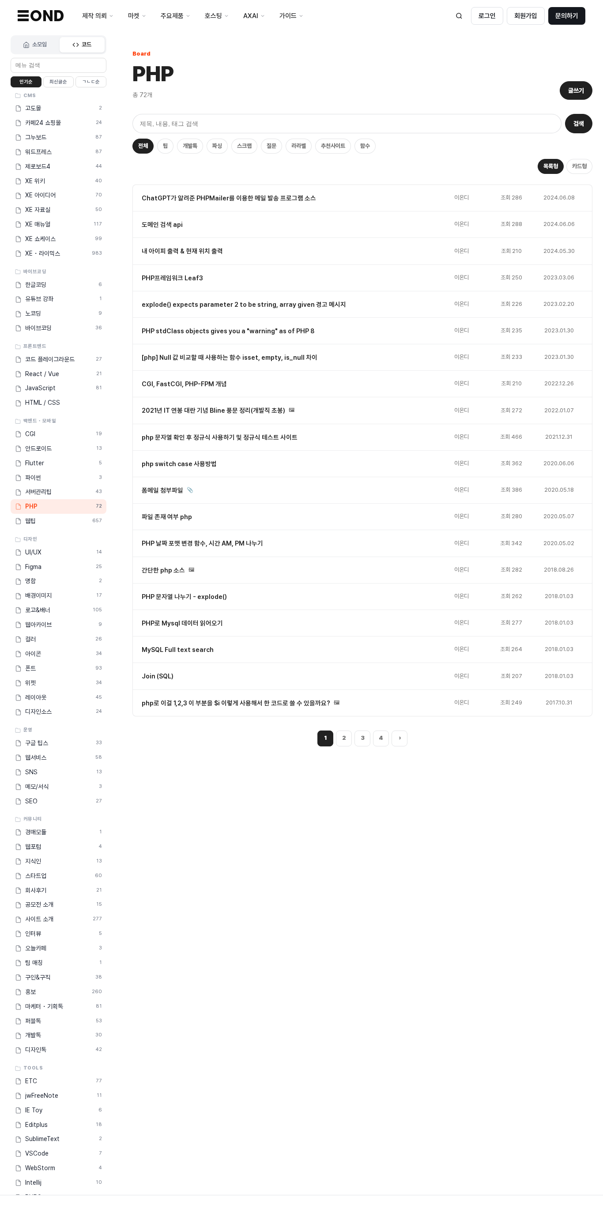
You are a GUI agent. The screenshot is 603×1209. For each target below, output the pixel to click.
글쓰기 (576, 90)
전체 (143, 146)
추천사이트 (333, 146)
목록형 (550, 166)
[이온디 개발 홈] (41, 15)
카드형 (579, 166)
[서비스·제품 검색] (459, 16)
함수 (365, 146)
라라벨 (298, 146)
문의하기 (566, 16)
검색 (578, 123)
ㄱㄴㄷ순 (91, 82)
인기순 (26, 82)
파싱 (217, 146)
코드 (86, 44)
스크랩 (244, 146)
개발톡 (190, 146)
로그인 (487, 16)
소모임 (39, 44)
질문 (271, 146)
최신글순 (58, 82)
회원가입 (525, 16)
